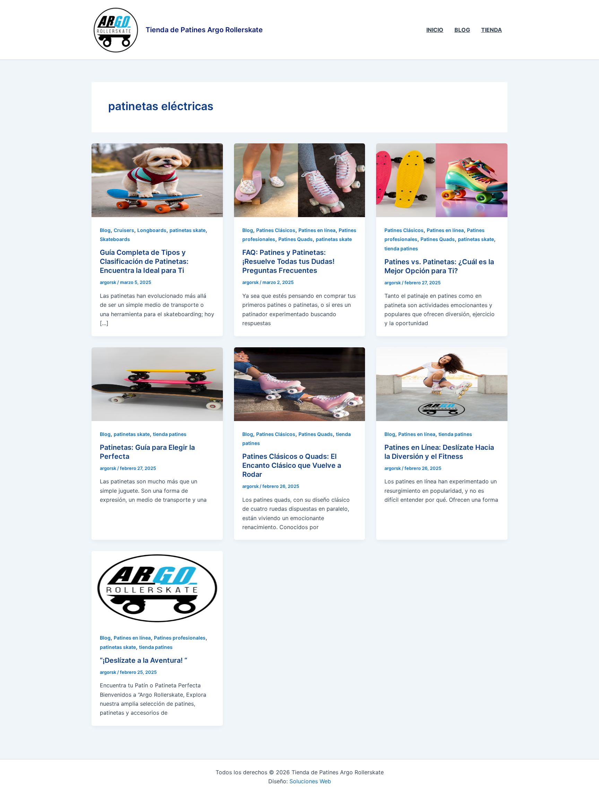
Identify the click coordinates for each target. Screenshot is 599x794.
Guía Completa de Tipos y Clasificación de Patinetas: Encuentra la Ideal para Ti (144, 261)
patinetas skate (188, 230)
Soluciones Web (310, 781)
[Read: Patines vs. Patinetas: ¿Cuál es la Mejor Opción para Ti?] (441, 179)
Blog (462, 29)
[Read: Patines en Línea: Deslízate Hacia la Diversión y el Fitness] (441, 383)
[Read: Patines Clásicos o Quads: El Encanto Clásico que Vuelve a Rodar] (299, 383)
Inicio (434, 29)
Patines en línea (317, 230)
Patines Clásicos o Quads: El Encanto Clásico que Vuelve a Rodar (291, 465)
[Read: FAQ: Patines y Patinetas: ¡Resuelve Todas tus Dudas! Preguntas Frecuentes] (299, 179)
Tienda (491, 29)
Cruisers (124, 230)
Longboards (151, 230)
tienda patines (401, 248)
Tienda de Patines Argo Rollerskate (204, 30)
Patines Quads (295, 239)
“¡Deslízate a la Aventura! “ (143, 660)
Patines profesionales (180, 638)
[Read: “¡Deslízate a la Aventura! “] (157, 587)
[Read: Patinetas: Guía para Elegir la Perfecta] (157, 383)
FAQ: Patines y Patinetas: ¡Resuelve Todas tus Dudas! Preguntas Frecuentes (288, 261)
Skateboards (115, 239)
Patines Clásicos (275, 230)
